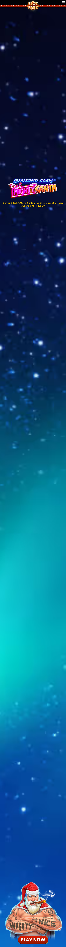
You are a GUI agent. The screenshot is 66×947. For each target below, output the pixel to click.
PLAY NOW (33, 939)
